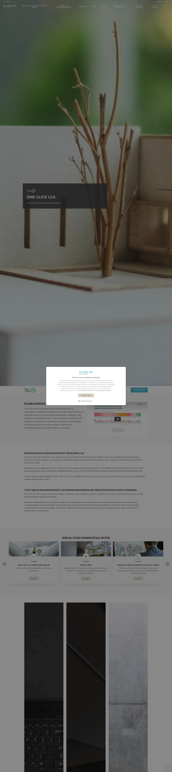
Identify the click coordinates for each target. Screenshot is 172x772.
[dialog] (86, 386)
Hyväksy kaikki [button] (86, 395)
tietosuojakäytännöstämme (103, 390)
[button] (86, 401)
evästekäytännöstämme (87, 390)
